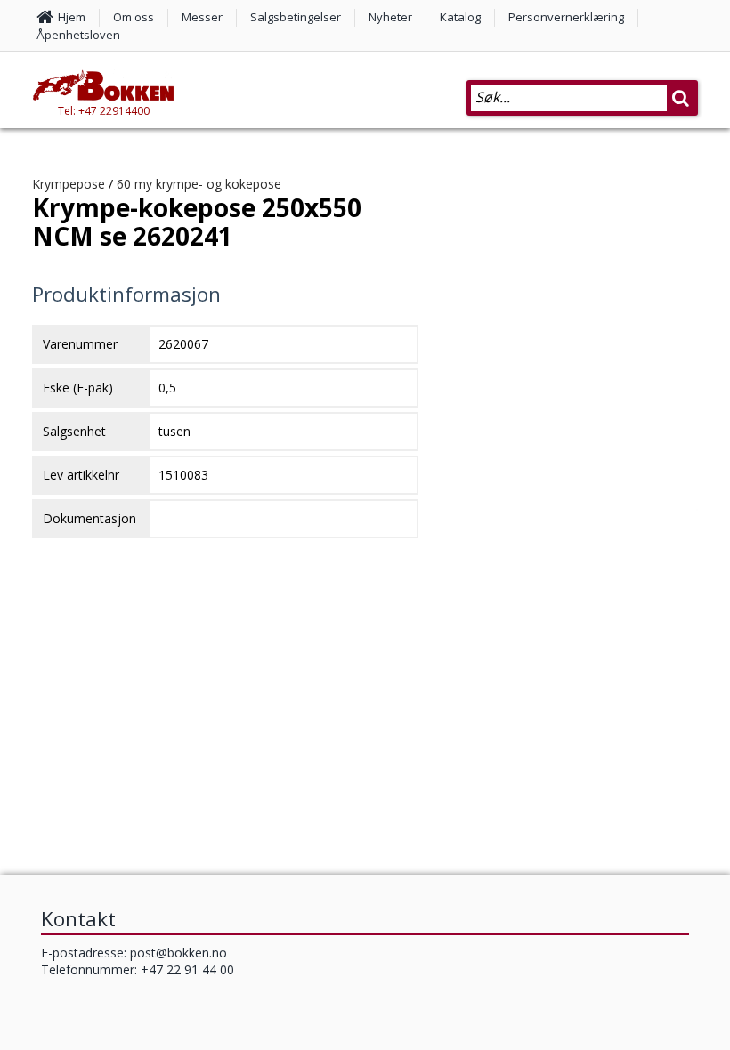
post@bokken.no (178, 952)
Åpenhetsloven (78, 35)
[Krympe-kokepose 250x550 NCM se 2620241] (574, 523)
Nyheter (390, 17)
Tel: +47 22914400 (104, 110)
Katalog (460, 17)
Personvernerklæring (566, 17)
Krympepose (68, 183)
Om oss (133, 17)
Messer (202, 17)
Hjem (71, 17)
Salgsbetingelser (295, 17)
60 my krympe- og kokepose (199, 183)
